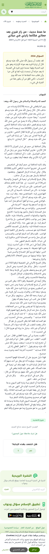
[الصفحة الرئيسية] (45, 21)
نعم (30, 450)
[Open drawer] (3, 5)
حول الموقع (40, 527)
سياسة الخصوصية (11, 527)
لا (18, 450)
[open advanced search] (12, 12)
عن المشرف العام (27, 527)
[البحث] (4, 12)
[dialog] (23, 543)
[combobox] (30, 12)
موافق (34, 550)
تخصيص (5, 549)
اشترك (6, 489)
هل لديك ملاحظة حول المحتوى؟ (24, 433)
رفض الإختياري (19, 550)
